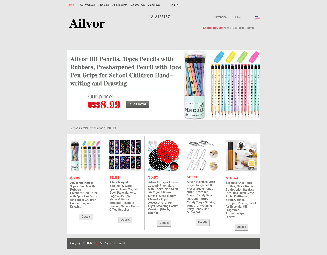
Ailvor (95, 243)
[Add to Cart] (73, 217)
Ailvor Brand (82, 41)
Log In (174, 4)
